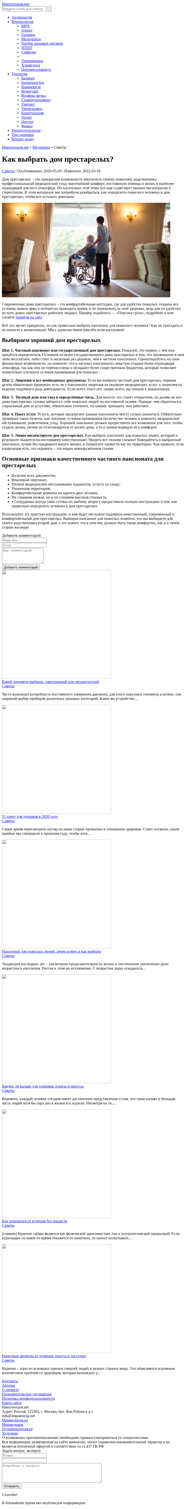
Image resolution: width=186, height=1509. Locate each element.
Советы (8, 171)
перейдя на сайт (29, 317)
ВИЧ (25, 26)
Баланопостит (32, 82)
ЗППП (26, 48)
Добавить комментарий (21, 567)
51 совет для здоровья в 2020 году (30, 816)
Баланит (28, 78)
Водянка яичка (33, 96)
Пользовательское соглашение (27, 1394)
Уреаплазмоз (31, 109)
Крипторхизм (32, 113)
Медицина (41, 147)
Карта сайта (12, 1403)
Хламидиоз (30, 65)
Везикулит (30, 91)
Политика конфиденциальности (28, 1398)
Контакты (10, 1381)
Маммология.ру (15, 1420)
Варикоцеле (31, 87)
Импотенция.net (15, 147)
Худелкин (10, 1433)
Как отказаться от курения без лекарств (34, 1221)
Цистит (27, 122)
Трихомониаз (32, 61)
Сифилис (29, 52)
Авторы (8, 1385)
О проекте (10, 1390)
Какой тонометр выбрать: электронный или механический (50, 682)
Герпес (26, 30)
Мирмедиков (12, 1424)
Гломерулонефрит (36, 100)
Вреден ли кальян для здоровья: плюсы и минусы (43, 1086)
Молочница (31, 39)
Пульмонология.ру (17, 1429)
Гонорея (28, 35)
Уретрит (28, 104)
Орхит (26, 117)
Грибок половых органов (42, 43)
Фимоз (26, 126)
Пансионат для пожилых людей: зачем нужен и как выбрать (51, 951)
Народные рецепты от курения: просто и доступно (44, 1356)
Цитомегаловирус (36, 69)
